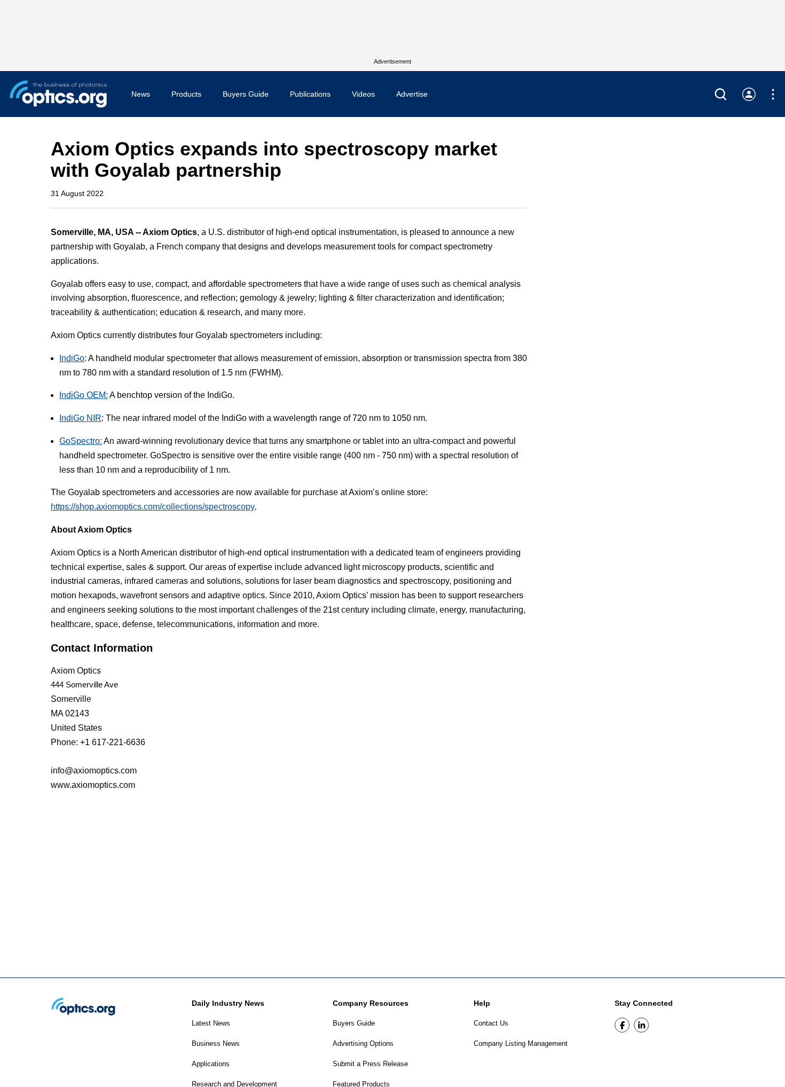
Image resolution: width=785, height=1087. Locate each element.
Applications (211, 1064)
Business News (216, 1043)
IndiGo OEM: (83, 395)
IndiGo (71, 358)
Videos (363, 94)
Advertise (412, 94)
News (140, 94)
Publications (310, 94)
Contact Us (491, 1023)
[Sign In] (749, 94)
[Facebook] (622, 1025)
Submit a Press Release (370, 1064)
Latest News (211, 1023)
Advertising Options (363, 1043)
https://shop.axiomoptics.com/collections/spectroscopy (153, 506)
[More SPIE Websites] (773, 94)
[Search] (720, 94)
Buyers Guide (246, 94)
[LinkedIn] (641, 1025)
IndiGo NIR (80, 418)
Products (186, 94)
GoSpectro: (80, 440)
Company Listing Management (521, 1043)
